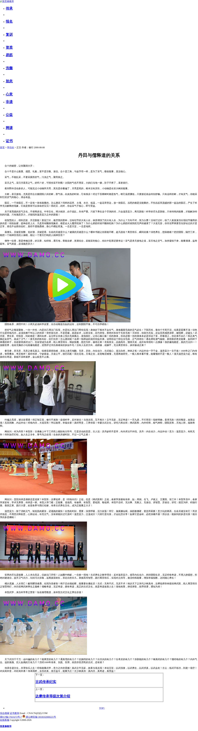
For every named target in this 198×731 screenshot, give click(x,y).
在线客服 (4, 720)
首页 (2, 147)
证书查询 (14, 713)
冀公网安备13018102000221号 (40, 717)
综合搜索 (4, 713)
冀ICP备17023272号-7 (11, 717)
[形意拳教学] (7, 1)
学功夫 (10, 147)
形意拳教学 (6, 726)
